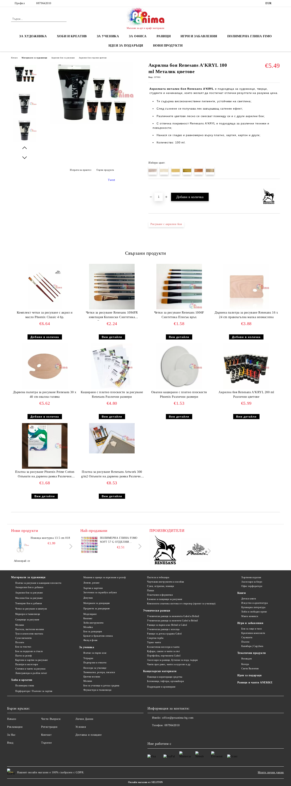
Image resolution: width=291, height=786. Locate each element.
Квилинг (87, 618)
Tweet (111, 179)
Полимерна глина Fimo (249, 36)
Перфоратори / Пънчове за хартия (33, 691)
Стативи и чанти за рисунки (30, 668)
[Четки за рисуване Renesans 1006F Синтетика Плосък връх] (179, 286)
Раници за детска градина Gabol (164, 633)
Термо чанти (154, 642)
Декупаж (88, 597)
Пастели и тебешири (158, 577)
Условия (80, 726)
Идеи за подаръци (125, 45)
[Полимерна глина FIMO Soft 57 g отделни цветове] (89, 545)
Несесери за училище (94, 668)
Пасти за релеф (23, 655)
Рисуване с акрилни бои (166, 224)
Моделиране (90, 614)
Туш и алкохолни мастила (29, 633)
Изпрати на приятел (80, 170)
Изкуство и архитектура (254, 603)
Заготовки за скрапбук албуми (100, 592)
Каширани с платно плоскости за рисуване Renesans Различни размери (112, 394)
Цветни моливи (91, 676)
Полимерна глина (24, 685)
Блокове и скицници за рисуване (164, 599)
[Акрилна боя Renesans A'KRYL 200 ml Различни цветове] (246, 366)
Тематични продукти (251, 653)
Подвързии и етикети (94, 662)
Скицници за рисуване (27, 619)
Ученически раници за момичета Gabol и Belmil (173, 616)
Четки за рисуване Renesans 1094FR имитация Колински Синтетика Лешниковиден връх (112, 316)
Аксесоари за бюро (251, 581)
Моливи (19, 625)
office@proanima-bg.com (177, 717)
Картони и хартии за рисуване (31, 660)
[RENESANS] (164, 550)
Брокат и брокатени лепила (98, 635)
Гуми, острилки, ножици (160, 586)
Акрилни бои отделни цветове (93, 58)
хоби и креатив (72, 36)
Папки (150, 590)
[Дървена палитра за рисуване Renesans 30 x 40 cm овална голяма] (45, 366)
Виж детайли (112, 337)
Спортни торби (155, 638)
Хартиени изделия (251, 577)
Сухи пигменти (23, 638)
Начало (14, 58)
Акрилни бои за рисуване (63, 58)
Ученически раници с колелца (163, 629)
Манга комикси (249, 616)
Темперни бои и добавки (28, 603)
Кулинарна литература (253, 607)
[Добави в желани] (156, 185)
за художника (33, 36)
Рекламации (15, 726)
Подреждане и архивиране (161, 686)
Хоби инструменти (93, 622)
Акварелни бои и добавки (29, 587)
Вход (10, 742)
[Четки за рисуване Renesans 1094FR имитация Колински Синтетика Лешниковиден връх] (112, 286)
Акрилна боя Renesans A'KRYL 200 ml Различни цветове (246, 394)
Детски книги (248, 598)
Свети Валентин (250, 668)
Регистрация (49, 726)
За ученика (86, 647)
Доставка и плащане (88, 734)
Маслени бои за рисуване (29, 598)
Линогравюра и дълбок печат (31, 673)
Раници (164, 36)
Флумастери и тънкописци (97, 690)
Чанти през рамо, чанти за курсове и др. (169, 664)
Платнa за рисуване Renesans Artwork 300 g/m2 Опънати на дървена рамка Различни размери (112, 475)
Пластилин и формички (160, 594)
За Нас (11, 734)
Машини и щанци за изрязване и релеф (104, 577)
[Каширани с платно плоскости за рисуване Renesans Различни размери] (111, 366)
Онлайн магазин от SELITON (145, 782)
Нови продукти (168, 45)
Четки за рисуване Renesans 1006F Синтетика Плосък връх (179, 315)
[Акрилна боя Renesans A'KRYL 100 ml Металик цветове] (91, 123)
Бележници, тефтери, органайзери (165, 681)
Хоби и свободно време (254, 611)
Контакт (46, 734)
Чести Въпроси (51, 718)
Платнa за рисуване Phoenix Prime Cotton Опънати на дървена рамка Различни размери (44, 475)
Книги (241, 592)
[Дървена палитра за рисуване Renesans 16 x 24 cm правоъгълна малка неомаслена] (246, 286)
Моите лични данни (271, 772)
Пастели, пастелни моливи (29, 629)
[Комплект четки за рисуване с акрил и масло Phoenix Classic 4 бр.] (45, 286)
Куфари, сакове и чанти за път (163, 651)
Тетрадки (88, 658)
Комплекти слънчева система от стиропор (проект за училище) (181, 603)
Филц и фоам (90, 640)
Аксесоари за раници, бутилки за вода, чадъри (172, 660)
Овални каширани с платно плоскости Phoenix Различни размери (179, 394)
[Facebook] (278, 3)
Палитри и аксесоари (26, 664)
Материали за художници (34, 58)
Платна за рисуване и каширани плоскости (38, 583)
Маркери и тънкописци (27, 614)
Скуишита (246, 637)
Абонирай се (22, 560)
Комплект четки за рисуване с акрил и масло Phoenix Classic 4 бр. (45, 315)
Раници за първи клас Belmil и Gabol (167, 625)
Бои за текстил (23, 646)
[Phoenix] (196, 550)
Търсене (46, 742)
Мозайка (88, 627)
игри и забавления (199, 36)
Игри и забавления (250, 623)
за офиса (137, 36)
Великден (246, 658)
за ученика (108, 36)
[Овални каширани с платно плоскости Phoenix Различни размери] (179, 366)
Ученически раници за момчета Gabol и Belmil (172, 620)
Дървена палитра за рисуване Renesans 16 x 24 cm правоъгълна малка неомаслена (246, 315)
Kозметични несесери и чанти (163, 647)
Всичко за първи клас (95, 653)
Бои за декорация (92, 631)
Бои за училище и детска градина (101, 685)
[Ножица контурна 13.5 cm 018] (20, 545)
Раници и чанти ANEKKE (255, 682)
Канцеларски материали (160, 671)
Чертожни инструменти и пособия (165, 581)
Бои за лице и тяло (251, 628)
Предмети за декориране (96, 608)
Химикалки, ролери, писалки (99, 672)
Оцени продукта (105, 170)
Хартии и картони (93, 588)
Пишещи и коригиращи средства (164, 676)
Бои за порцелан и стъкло (29, 651)
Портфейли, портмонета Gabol (163, 655)
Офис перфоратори (251, 586)
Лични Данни (84, 718)
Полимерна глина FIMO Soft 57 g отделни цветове (118, 540)
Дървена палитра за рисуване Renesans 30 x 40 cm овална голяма (44, 394)
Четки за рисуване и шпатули (31, 608)
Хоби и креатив (21, 679)
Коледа (245, 664)
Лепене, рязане (91, 582)
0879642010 (43, 3)
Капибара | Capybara (252, 646)
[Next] (69, 546)
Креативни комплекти (253, 633)
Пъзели (245, 641)
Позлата (19, 642)
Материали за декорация (96, 603)
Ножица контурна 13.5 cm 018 (50, 537)
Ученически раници (156, 610)
